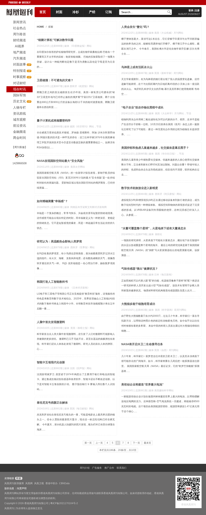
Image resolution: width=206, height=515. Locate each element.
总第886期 (141, 113)
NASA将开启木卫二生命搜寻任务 (142, 344)
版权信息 (9, 488)
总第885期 (141, 153)
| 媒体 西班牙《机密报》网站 (78, 86)
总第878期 (141, 274)
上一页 (99, 442)
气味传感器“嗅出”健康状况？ (139, 268)
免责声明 (22, 488)
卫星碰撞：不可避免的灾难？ (55, 80)
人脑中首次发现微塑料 (51, 322)
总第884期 (57, 166)
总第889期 (141, 32)
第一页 (88, 442)
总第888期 (57, 46)
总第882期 (141, 350)
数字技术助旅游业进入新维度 (139, 188)
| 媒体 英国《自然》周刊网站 (163, 350)
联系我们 (121, 467)
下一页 (136, 442)
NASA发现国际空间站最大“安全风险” (60, 160)
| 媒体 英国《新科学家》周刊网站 (165, 73)
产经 (92, 12)
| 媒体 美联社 (155, 234)
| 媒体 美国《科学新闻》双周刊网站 (167, 309)
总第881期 (141, 390)
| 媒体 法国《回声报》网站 (77, 368)
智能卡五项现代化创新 (51, 362)
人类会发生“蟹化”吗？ (135, 26)
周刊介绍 (85, 467)
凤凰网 (29, 483)
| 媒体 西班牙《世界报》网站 (79, 247)
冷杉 (75, 12)
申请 (18, 478)
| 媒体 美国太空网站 (74, 166)
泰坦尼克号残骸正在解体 (52, 402)
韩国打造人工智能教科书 (52, 281)
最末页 (147, 442)
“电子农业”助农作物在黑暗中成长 (142, 107)
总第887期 (141, 73)
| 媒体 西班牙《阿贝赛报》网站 (164, 194)
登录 (190, 10)
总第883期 (141, 309)
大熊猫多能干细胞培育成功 (138, 303)
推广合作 (109, 467)
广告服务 (97, 467)
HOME (40, 26)
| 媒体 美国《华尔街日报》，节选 (166, 153)
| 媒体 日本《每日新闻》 (161, 274)
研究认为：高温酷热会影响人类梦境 (59, 241)
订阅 (108, 12)
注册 (197, 10)
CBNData (64, 483)
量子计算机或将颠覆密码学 (54, 120)
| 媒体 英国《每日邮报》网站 (78, 408)
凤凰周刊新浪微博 (14, 483)
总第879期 (141, 234)
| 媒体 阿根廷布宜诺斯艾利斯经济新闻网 (85, 207)
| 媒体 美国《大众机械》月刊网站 (165, 32)
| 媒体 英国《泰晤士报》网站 (79, 328)
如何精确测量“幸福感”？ (52, 201)
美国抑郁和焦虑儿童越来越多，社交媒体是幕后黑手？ (155, 147)
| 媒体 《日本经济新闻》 (76, 287)
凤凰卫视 (39, 483)
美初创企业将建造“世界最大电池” (142, 384)
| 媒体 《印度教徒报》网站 (77, 46)
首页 (42, 12)
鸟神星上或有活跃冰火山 (136, 67)
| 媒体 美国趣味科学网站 (161, 390)
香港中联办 (51, 483)
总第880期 (57, 207)
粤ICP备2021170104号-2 (64, 503)
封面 (59, 12)
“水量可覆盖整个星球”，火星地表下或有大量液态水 (153, 228)
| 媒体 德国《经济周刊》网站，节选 (82, 126)
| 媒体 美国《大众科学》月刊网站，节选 (169, 113)
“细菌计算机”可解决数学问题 (55, 40)
